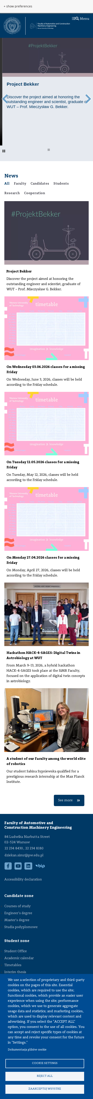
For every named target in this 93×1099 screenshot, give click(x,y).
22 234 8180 (34, 848)
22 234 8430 (14, 848)
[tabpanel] (46, 503)
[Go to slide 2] (48, 150)
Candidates (39, 183)
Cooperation (34, 193)
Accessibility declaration (23, 879)
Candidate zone (19, 896)
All (7, 183)
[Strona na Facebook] (8, 868)
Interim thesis (15, 972)
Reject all (45, 1076)
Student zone (16, 941)
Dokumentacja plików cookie (27, 1049)
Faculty (20, 183)
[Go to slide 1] (43, 150)
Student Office (15, 951)
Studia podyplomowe (21, 927)
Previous (5, 99)
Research (12, 193)
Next (88, 99)
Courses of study (17, 906)
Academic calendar (19, 958)
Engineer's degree (18, 913)
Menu (84, 19)
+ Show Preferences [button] (18, 6)
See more (65, 800)
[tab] (7, 183)
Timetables (12, 965)
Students (61, 183)
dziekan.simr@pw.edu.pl (24, 855)
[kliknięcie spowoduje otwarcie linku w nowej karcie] (12, 26)
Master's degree (16, 920)
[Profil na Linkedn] (28, 868)
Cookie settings (45, 1063)
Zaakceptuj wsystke (44, 1088)
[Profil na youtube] (18, 868)
